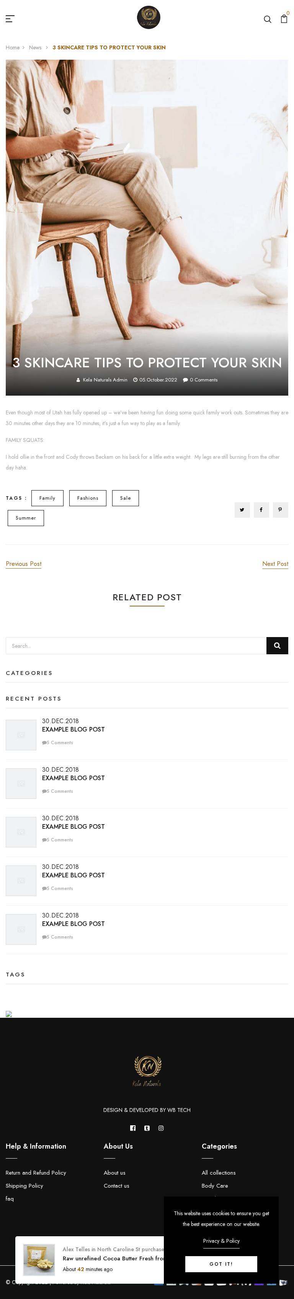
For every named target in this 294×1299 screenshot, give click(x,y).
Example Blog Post (73, 729)
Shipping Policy (24, 1186)
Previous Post (23, 563)
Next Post (275, 563)
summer (26, 518)
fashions (87, 498)
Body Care (215, 1186)
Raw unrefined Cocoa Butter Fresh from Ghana (125, 1258)
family (47, 498)
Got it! (221, 1264)
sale (125, 498)
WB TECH (179, 1110)
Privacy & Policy (221, 1241)
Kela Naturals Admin (105, 379)
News (36, 47)
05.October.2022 (158, 379)
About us (115, 1173)
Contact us (116, 1186)
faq (10, 1199)
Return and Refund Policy (36, 1173)
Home (13, 47)
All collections (219, 1173)
